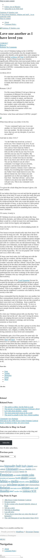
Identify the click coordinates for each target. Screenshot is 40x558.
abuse (2, 466)
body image (27, 466)
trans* (12, 491)
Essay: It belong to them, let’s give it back (14, 423)
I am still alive (9, 512)
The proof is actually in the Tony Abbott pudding (21, 415)
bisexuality (10, 465)
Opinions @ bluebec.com (17, 14)
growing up (4, 478)
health (18, 478)
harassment (11, 478)
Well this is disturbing (12, 510)
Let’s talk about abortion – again (15, 411)
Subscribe (6, 443)
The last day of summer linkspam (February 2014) (22, 409)
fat (26, 472)
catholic (2, 469)
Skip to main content (7, 1)
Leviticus (13, 57)
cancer (35, 466)
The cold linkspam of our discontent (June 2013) (21, 518)
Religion (3, 47)
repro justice (13, 488)
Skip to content (5, 18)
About (6, 22)
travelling (16, 491)
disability (28, 469)
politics (34, 481)
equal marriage (6, 472)
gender (18, 475)
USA (21, 491)
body (18, 465)
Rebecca (3, 45)
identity (24, 477)
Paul (21, 57)
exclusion (15, 472)
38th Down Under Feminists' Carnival (17, 500)
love (10, 419)
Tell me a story (9, 508)
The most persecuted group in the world (18, 413)
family (22, 471)
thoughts (4, 490)
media (14, 481)
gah (14, 475)
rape (27, 484)
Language (32, 478)
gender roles (27, 474)
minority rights (24, 481)
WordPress (20, 532)
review (19, 488)
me (9, 481)
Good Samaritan (24, 280)
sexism (26, 487)
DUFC (34, 469)
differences (22, 469)
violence (27, 490)
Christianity (4, 419)
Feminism (6, 474)
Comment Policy (10, 24)
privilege (12, 484)
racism (21, 484)
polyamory (3, 485)
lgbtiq (4, 481)
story (32, 488)
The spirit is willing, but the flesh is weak (18, 407)
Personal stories (9, 502)
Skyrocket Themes (32, 532)
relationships (34, 485)
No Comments (11, 47)
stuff (36, 488)
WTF (33, 491)
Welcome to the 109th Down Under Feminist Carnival (19, 421)
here (6, 340)
